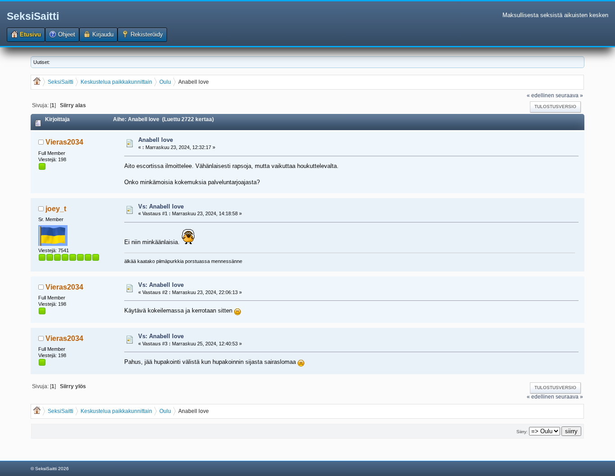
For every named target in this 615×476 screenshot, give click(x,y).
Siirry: (522, 431)
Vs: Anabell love (161, 206)
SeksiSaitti (33, 16)
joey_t (55, 209)
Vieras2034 (64, 142)
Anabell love (155, 139)
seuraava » (569, 95)
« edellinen (540, 95)
